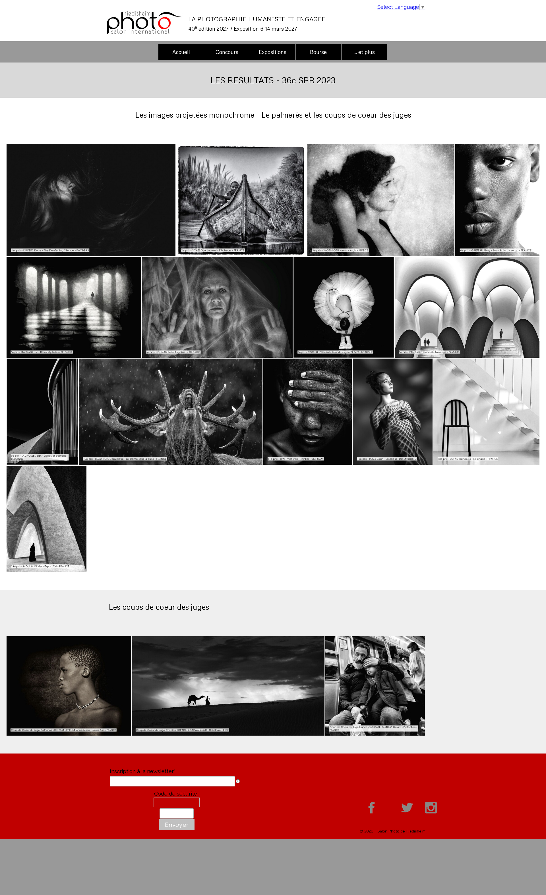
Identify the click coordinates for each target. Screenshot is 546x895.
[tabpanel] (297, 23)
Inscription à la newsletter (143, 771)
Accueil (181, 52)
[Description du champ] (238, 781)
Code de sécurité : (176, 793)
